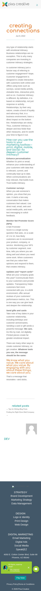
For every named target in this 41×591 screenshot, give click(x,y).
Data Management (21, 503)
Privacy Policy (12, 584)
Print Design (21, 521)
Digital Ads (21, 541)
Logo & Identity (21, 517)
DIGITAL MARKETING (20, 534)
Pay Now (20, 578)
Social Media (21, 545)
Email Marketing (21, 538)
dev (7, 439)
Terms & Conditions (26, 584)
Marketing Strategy (21, 499)
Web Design (21, 524)
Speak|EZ (21, 549)
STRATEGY (20, 492)
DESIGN (20, 513)
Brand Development (21, 496)
